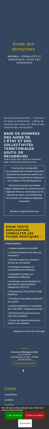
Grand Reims (11, 395)
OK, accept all (15, 415)
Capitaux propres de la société (23, 248)
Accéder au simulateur (24, 206)
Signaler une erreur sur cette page (29, 331)
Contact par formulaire (24, 363)
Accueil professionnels (17, 118)
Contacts (24, 348)
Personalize (25, 423)
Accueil (13, 56)
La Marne (9, 400)
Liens (10, 388)
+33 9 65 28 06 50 (24, 360)
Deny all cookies (35, 415)
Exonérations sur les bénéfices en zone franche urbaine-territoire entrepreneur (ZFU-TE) (24, 284)
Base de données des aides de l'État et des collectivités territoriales (24, 124)
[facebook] (24, 371)
